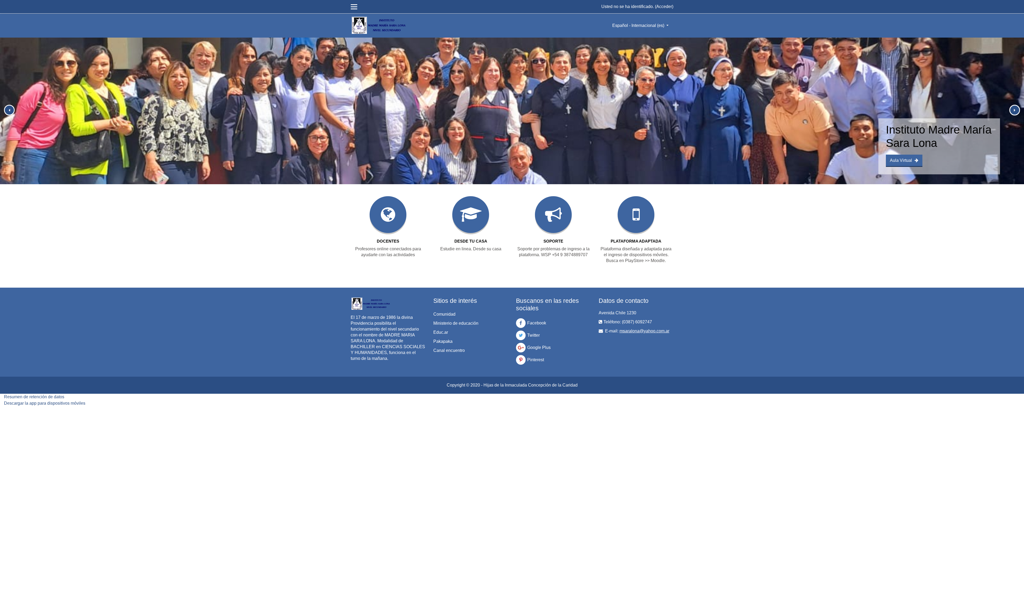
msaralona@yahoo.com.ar (644, 331)
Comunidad (444, 314)
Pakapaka (443, 341)
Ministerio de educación (455, 323)
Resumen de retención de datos (34, 397)
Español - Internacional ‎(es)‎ (638, 25)
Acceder (664, 6)
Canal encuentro (449, 350)
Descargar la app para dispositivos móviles (44, 403)
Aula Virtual (901, 160)
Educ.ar (440, 332)
